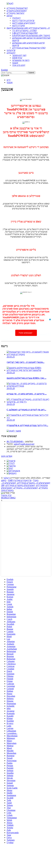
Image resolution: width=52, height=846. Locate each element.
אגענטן (10, 82)
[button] (26, 333)
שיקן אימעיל (6, 495)
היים (8, 80)
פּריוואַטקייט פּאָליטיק (22, 480)
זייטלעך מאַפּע (5, 479)
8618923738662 (8, 498)
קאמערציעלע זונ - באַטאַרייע (26, 488)
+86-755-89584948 (15, 441)
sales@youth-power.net (24, 444)
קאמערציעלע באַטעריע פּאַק (7, 489)
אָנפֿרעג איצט (6, 456)
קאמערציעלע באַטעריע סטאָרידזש (20, 485)
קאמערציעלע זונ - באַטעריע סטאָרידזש (33, 483)
